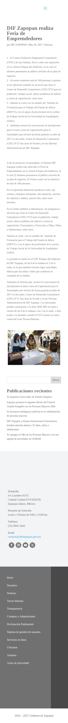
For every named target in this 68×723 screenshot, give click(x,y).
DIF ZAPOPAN (19, 44)
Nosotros (12, 585)
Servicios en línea (16, 639)
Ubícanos (12, 647)
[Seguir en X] (32, 545)
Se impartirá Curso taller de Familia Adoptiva (29, 397)
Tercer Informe (15, 600)
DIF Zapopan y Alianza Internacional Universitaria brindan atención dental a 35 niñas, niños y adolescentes (32, 425)
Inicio (10, 577)
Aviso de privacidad (18, 663)
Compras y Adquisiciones (21, 616)
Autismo (11, 655)
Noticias (48, 44)
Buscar (56, 380)
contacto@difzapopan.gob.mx (24, 536)
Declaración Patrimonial (20, 624)
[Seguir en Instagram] (18, 545)
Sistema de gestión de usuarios (23, 632)
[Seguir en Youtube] (25, 545)
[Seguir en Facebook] (11, 545)
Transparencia (14, 608)
